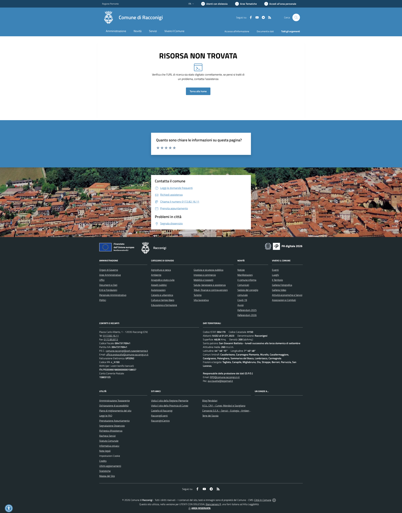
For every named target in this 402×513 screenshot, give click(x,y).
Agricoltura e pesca (161, 270)
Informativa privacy (109, 446)
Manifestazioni (245, 275)
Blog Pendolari (209, 400)
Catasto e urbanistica (162, 295)
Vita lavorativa (201, 300)
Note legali (105, 451)
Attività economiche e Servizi (287, 295)
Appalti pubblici (159, 285)
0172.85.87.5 (111, 339)
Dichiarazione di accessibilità (113, 405)
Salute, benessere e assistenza (210, 285)
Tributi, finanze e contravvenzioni (211, 290)
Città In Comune (262, 500)
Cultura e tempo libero (162, 300)
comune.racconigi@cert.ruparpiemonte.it (127, 351)
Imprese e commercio (205, 275)
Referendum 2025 (247, 310)
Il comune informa (246, 280)
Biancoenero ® (213, 504)
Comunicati (243, 285)
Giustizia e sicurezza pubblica (208, 270)
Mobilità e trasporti (203, 280)
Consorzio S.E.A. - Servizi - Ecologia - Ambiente (226, 410)
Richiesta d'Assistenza (110, 431)
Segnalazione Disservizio (112, 426)
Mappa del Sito (107, 476)
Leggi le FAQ (105, 415)
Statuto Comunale (108, 441)
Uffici (101, 280)
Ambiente (156, 275)
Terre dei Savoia (210, 415)
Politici (102, 300)
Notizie (241, 270)
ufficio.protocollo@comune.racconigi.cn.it (127, 354)
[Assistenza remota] (274, 500)
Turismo (197, 295)
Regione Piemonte (110, 3)
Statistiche (105, 471)
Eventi (275, 270)
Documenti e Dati (108, 285)
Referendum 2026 (247, 315)
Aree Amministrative (110, 275)
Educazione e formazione (164, 305)
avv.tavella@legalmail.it (220, 381)
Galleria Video (279, 290)
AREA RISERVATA (201, 508)
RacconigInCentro (160, 421)
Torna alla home (198, 91)
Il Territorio (277, 280)
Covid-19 (242, 300)
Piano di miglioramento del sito (115, 410)
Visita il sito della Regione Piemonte (169, 400)
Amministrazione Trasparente (114, 400)
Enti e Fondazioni (108, 290)
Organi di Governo (108, 270)
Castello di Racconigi (161, 410)
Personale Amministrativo (112, 295)
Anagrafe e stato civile (162, 280)
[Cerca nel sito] (296, 17)
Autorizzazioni (158, 290)
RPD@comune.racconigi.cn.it (225, 377)
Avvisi (240, 305)
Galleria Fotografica (282, 285)
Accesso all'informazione (237, 31)
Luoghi (275, 275)
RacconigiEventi (159, 415)
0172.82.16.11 (111, 336)
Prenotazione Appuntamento (114, 421)
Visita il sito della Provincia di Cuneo (169, 405)
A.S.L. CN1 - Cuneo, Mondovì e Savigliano (223, 405)
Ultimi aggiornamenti (110, 466)
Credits (102, 461)
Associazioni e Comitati (284, 300)
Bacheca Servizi (107, 436)
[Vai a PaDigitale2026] (283, 246)
